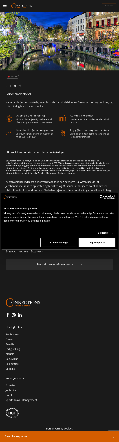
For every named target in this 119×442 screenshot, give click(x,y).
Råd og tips (12, 363)
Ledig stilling (13, 349)
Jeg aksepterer (97, 242)
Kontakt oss (109, 6)
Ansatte (10, 344)
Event (9, 395)
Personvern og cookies (59, 428)
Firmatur (11, 385)
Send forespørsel (16, 436)
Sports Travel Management (21, 400)
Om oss (10, 339)
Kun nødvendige (59, 242)
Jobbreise (11, 390)
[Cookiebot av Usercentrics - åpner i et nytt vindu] (101, 197)
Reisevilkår (12, 358)
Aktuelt (10, 353)
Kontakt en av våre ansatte (55, 264)
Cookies (10, 368)
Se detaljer (103, 232)
